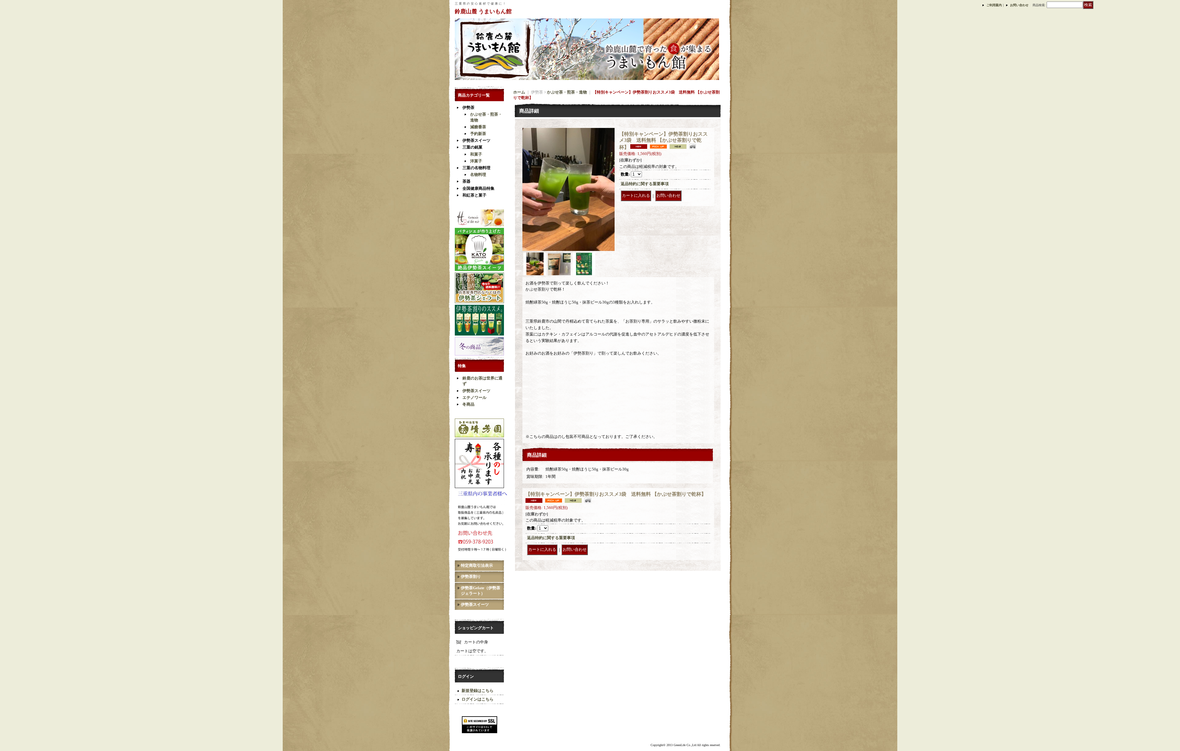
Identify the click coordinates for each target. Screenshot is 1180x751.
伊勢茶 (468, 107)
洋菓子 (476, 161)
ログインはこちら (478, 699)
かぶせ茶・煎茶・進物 (567, 92)
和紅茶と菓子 (474, 195)
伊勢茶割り (471, 576)
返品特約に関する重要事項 (645, 183)
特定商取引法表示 (477, 565)
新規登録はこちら (478, 690)
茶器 (466, 181)
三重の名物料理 (476, 167)
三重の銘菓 (472, 147)
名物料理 (478, 174)
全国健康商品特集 (478, 188)
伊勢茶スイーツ (476, 140)
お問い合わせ (1019, 5)
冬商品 (468, 404)
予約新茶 (478, 133)
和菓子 (476, 154)
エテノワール (474, 397)
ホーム (519, 92)
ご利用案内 (994, 5)
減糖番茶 (478, 127)
